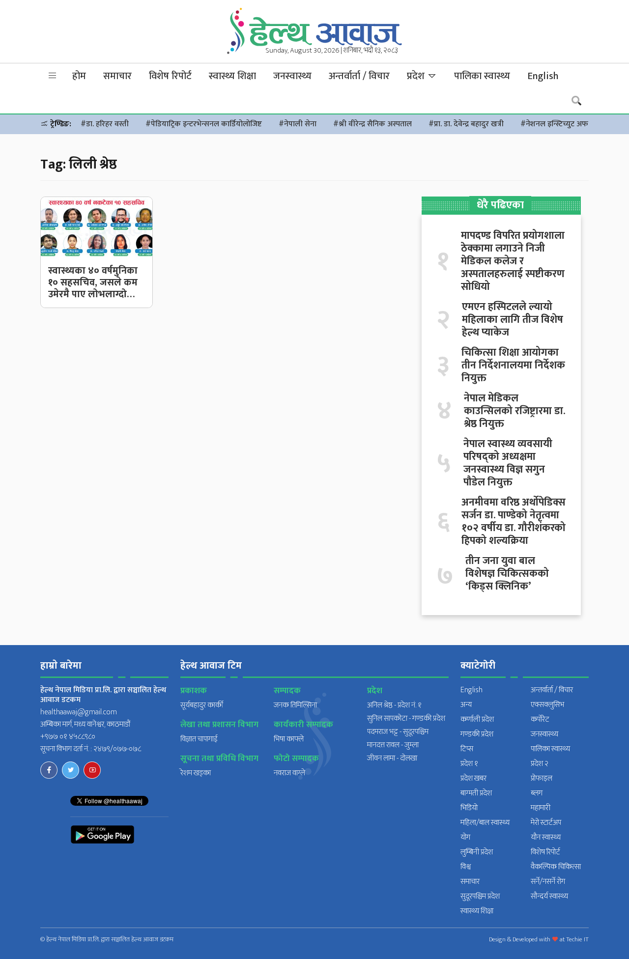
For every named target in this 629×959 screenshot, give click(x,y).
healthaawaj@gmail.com (78, 712)
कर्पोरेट (540, 719)
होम (79, 76)
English (542, 76)
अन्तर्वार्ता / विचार (359, 76)
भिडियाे (469, 808)
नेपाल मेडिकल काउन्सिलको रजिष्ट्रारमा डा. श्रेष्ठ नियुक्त (514, 411)
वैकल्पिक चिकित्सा (556, 867)
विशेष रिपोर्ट (170, 76)
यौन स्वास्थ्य (546, 837)
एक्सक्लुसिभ (547, 704)
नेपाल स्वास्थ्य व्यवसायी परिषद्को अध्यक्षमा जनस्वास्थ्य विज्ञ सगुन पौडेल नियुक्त (507, 463)
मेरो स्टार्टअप (546, 822)
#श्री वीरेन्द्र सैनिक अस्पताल (372, 124)
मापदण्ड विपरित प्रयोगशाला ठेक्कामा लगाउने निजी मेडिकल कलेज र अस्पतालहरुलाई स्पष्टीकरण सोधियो (513, 261)
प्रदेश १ (469, 763)
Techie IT (577, 939)
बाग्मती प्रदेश (476, 793)
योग (465, 837)
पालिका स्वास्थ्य (482, 76)
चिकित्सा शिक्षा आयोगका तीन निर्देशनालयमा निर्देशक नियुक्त (513, 365)
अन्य (466, 704)
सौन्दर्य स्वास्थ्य (549, 896)
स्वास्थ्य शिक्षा (232, 76)
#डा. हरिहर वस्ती (105, 124)
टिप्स (466, 749)
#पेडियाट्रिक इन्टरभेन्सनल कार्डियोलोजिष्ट (203, 124)
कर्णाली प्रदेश (477, 719)
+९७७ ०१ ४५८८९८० (67, 736)
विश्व (465, 867)
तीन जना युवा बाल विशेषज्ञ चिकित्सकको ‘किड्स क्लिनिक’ (507, 574)
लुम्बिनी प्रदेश (476, 852)
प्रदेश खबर (473, 778)
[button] (52, 75)
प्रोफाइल (541, 778)
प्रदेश (417, 76)
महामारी (540, 808)
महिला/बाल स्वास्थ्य (485, 822)
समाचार (117, 76)
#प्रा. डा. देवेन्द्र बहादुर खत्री (466, 124)
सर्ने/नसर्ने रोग (548, 881)
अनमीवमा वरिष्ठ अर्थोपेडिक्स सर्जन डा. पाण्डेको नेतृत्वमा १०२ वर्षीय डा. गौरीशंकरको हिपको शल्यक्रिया (513, 521)
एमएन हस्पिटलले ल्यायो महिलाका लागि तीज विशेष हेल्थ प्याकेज (512, 320)
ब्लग (537, 793)
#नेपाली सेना (297, 124)
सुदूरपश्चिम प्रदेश (480, 896)
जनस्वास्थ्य (292, 76)
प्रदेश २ (539, 763)
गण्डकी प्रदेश (476, 734)
